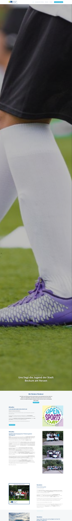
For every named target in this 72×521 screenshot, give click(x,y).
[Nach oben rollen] (70, 519)
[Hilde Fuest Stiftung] (13, 2)
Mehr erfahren (36, 402)
